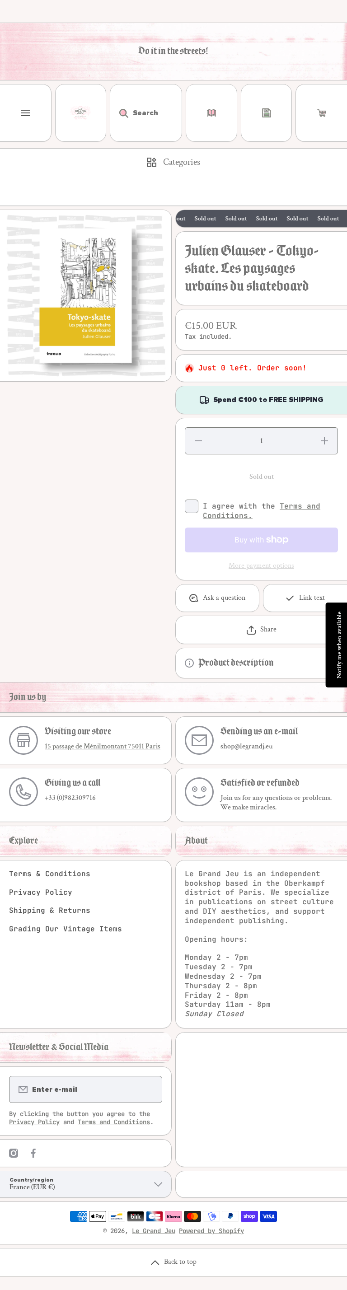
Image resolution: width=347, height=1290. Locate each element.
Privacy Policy (40, 892)
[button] (321, 112)
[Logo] (81, 113)
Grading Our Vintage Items (65, 929)
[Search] (119, 113)
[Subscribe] (149, 1089)
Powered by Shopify (211, 1231)
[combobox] (146, 113)
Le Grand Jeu (153, 1231)
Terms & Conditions (49, 874)
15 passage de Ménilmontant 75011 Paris (102, 746)
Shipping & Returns (49, 910)
